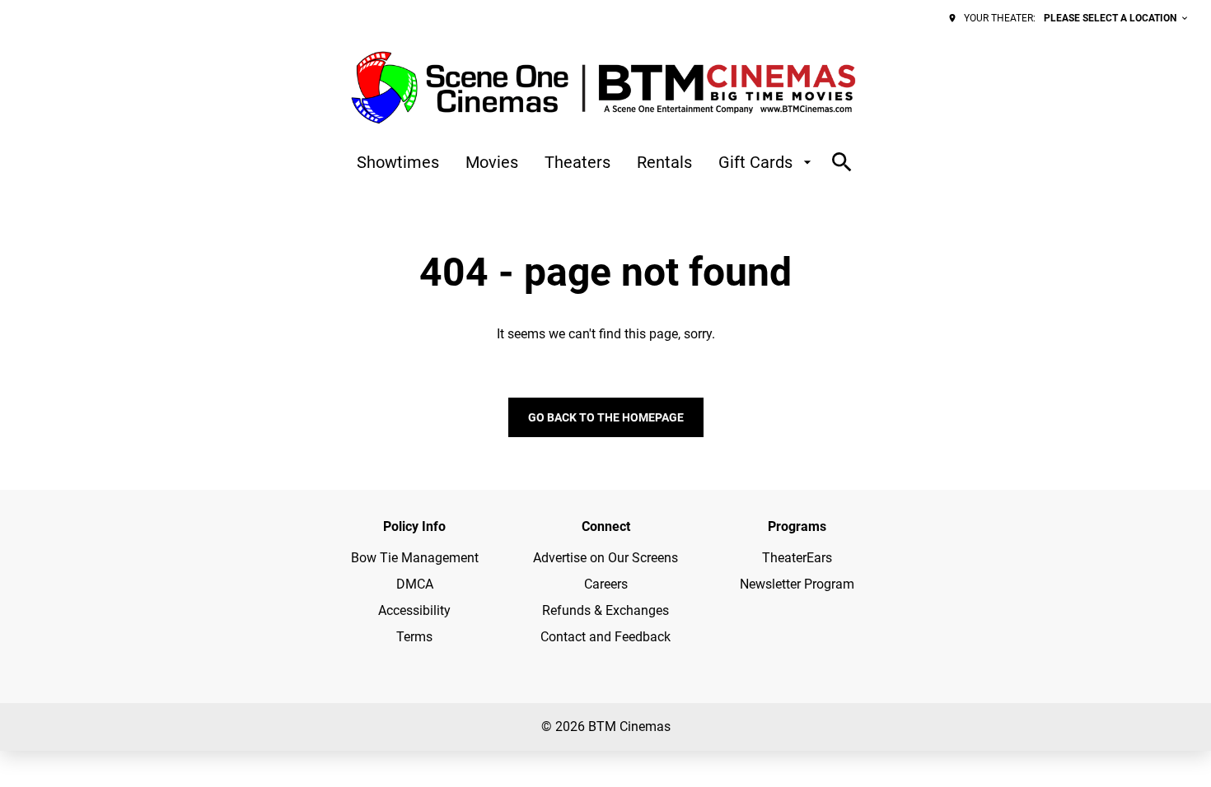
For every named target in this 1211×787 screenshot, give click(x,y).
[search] (842, 162)
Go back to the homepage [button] (606, 417)
